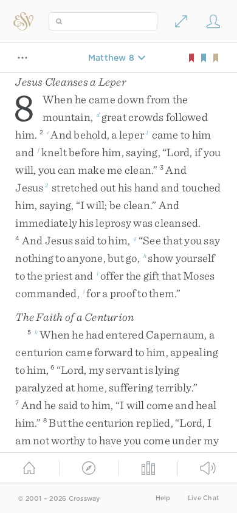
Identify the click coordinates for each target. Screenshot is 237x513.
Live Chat (203, 498)
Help (163, 498)
